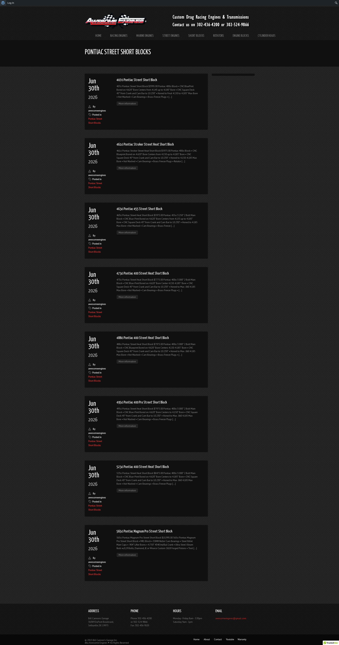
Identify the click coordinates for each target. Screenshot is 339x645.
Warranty (242, 639)
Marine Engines (145, 35)
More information (127, 103)
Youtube (230, 639)
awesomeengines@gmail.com (230, 618)
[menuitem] (3, 3)
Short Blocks (196, 35)
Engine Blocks (241, 35)
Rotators (218, 35)
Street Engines (170, 35)
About (207, 639)
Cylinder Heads (266, 35)
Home (98, 35)
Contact (218, 639)
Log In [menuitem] (10, 2)
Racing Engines (118, 35)
